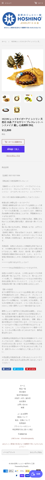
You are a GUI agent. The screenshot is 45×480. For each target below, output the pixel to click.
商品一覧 (22, 389)
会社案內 (22, 401)
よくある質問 (23, 414)
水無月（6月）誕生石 (23, 398)
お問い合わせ (23, 404)
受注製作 (22, 392)
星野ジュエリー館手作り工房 (24, 463)
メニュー (8, 3)
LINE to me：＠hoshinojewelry (22, 438)
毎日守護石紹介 (22, 395)
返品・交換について (22, 420)
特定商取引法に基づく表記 (22, 429)
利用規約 (22, 423)
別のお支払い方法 (13, 156)
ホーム (4, 41)
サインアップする (36, 452)
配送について (23, 417)
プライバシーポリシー (22, 426)
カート (40, 3)
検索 (22, 408)
